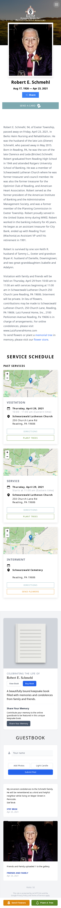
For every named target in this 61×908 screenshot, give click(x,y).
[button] (30, 381)
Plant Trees (30, 438)
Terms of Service (38, 895)
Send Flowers (30, 591)
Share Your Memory (18, 723)
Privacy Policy (22, 895)
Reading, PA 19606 (23, 577)
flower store (41, 339)
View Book (14, 683)
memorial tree (43, 335)
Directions (30, 431)
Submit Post (30, 772)
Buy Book (29, 683)
